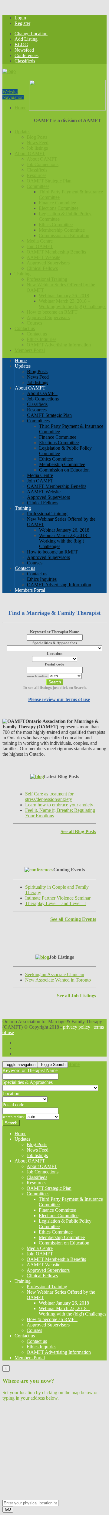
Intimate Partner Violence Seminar (58, 897)
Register (22, 23)
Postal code (54, 664)
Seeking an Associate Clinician (54, 974)
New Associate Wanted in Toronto (58, 979)
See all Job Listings (76, 995)
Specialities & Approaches (54, 643)
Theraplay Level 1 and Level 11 (55, 903)
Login (20, 17)
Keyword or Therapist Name (54, 631)
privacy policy (76, 1027)
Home (74, 1064)
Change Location (31, 33)
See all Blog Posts (78, 831)
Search (54, 682)
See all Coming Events (73, 919)
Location (54, 653)
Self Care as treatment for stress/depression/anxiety (49, 796)
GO (8, 1509)
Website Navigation (13, 94)
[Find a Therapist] (9, 71)
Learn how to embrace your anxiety (59, 804)
